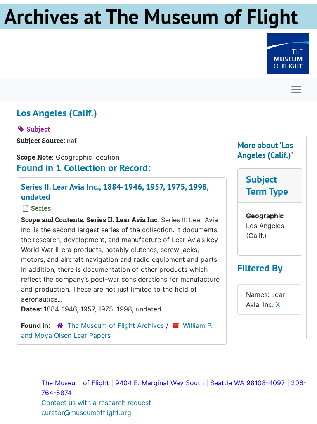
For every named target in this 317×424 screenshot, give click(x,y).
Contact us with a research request (96, 402)
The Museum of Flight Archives (115, 325)
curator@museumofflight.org (86, 412)
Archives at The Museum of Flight (151, 16)
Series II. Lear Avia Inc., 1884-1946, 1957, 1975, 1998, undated (114, 191)
